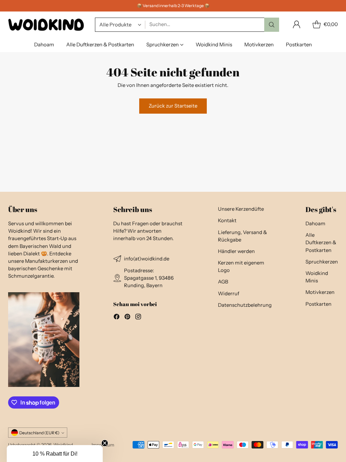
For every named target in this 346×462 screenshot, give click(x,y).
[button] (55, 453)
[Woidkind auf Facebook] (117, 318)
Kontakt (227, 220)
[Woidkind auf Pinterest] (127, 318)
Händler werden (236, 251)
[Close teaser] (104, 443)
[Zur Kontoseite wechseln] (296, 24)
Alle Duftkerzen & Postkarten (320, 242)
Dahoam (315, 224)
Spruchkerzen (321, 262)
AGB (223, 282)
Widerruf (228, 294)
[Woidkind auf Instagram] (138, 318)
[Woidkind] (46, 24)
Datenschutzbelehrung (245, 305)
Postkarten (318, 304)
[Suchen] (271, 25)
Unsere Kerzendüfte (241, 209)
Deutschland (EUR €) (39, 432)
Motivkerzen (320, 292)
